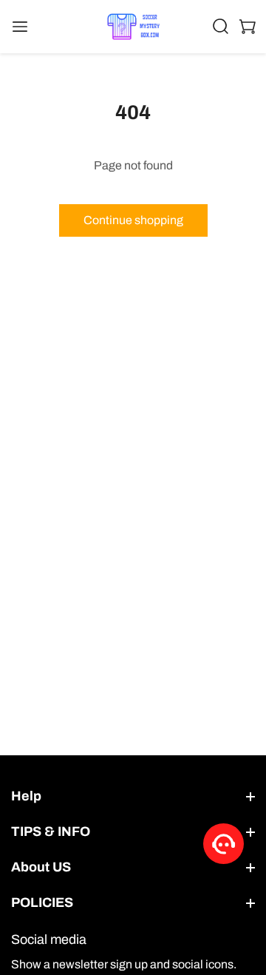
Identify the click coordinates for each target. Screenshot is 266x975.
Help (26, 796)
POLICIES (42, 902)
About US (41, 867)
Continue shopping (133, 220)
